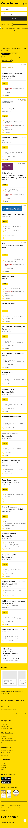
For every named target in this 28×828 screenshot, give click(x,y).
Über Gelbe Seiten (7, 733)
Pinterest (3, 767)
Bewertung (14, 53)
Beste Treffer (5, 53)
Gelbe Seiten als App (6, 738)
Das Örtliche (4, 755)
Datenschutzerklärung (15, 805)
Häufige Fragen (5, 726)
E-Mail (5, 83)
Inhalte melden (5, 810)
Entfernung (5, 57)
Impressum (4, 805)
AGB (19, 808)
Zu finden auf (5, 760)
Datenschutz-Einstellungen (8, 808)
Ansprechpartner (5, 724)
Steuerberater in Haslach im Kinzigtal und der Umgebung (12, 692)
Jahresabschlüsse (7, 60)
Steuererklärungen (16, 57)
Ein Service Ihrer (7, 821)
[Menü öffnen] (26, 3)
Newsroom (4, 736)
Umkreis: (5, 24)
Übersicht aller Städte (7, 728)
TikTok (3, 769)
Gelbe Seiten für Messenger (8, 740)
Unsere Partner (6, 747)
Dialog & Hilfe (6, 721)
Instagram (4, 763)
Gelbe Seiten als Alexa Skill (8, 743)
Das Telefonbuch (5, 753)
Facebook (3, 765)
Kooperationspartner (7, 751)
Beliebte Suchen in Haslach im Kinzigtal (11, 700)
